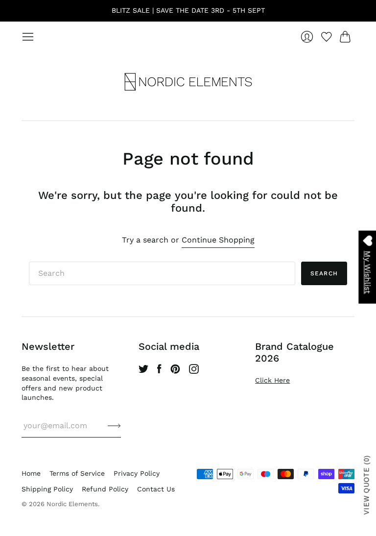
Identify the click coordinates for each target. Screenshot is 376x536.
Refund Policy (105, 489)
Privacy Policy (137, 473)
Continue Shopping (218, 239)
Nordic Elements (72, 504)
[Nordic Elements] (188, 82)
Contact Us (156, 489)
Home (31, 473)
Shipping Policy (47, 489)
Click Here (272, 380)
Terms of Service (77, 473)
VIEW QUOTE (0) (367, 484)
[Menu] (28, 36)
